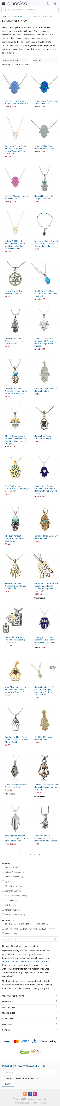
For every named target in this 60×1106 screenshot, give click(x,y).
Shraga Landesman (15, 914)
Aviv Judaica (11, 905)
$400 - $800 (11, 933)
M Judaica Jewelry (14, 886)
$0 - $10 (10, 924)
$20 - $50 (42, 924)
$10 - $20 (26, 924)
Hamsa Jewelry (31, 16)
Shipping (6, 1001)
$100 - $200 (30, 928)
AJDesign (10, 881)
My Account (8, 1013)
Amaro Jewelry (12, 909)
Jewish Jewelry (16, 16)
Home (4, 16)
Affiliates (7, 1024)
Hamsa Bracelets (32, 961)
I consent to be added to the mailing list (22, 1078)
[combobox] (30, 10)
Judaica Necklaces (14, 872)
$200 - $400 (48, 928)
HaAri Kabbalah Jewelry (16, 895)
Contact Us (8, 1007)
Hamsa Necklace (47, 16)
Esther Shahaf (13, 891)
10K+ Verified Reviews (13, 995)
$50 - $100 (11, 928)
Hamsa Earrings (13, 961)
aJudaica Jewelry (13, 867)
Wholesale (7, 1018)
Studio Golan (12, 900)
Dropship (7, 1030)
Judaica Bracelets (14, 876)
